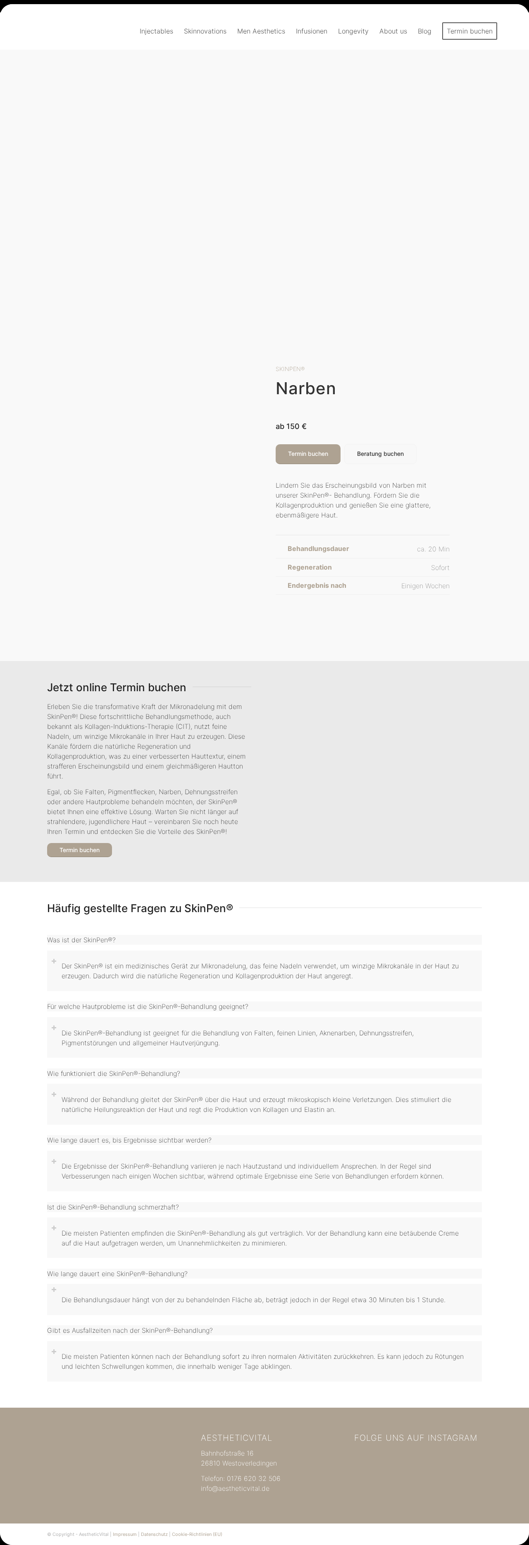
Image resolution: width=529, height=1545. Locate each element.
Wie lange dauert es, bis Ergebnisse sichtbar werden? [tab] (129, 1140)
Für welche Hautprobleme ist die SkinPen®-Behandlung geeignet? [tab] (147, 1006)
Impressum (125, 1534)
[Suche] (510, 31)
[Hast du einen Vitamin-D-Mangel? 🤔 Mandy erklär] (418, 1482)
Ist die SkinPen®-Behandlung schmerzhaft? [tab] (113, 1207)
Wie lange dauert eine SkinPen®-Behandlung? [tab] (117, 1274)
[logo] (58, 31)
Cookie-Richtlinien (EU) (197, 1534)
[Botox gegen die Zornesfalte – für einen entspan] (460, 1482)
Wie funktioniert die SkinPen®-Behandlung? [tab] (113, 1073)
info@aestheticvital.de (235, 1488)
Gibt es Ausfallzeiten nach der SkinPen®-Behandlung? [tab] (130, 1330)
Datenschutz (154, 1534)
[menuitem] (156, 31)
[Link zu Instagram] (475, 1534)
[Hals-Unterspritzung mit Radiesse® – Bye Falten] (375, 1458)
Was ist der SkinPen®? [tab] (81, 940)
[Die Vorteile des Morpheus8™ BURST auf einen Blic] (460, 1458)
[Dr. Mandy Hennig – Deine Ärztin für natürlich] (375, 1482)
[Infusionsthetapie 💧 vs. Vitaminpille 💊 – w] (418, 1458)
